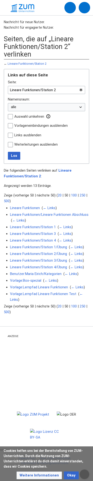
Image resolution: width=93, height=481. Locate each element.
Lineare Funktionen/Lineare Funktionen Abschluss (49, 214)
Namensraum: (19, 99)
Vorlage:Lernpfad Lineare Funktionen (39, 287)
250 (82, 195)
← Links (49, 208)
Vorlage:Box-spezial (25, 280)
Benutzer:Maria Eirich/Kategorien (36, 274)
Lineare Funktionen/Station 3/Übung (38, 260)
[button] (48, 116)
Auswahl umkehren (29, 116)
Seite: (12, 82)
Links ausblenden (27, 135)
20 (60, 195)
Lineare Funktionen (25, 208)
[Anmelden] (70, 7)
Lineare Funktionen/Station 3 (33, 234)
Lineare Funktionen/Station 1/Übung (38, 247)
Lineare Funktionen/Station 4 (33, 240)
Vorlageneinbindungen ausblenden (41, 125)
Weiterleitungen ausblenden (36, 144)
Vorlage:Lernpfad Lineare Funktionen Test (43, 294)
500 (7, 201)
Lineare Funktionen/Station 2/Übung (38, 254)
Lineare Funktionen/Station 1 (33, 227)
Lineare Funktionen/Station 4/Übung (38, 267)
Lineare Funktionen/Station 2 (27, 63)
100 (74, 195)
